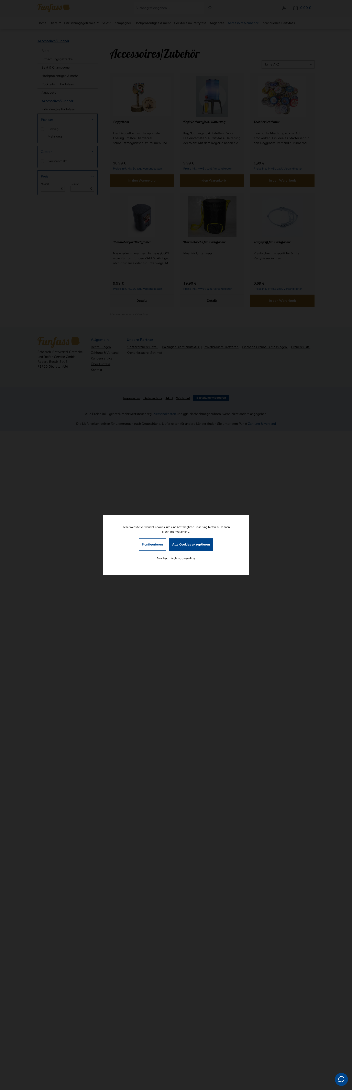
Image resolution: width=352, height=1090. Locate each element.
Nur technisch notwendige (176, 558)
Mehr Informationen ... (176, 532)
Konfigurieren (152, 544)
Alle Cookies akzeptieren (191, 544)
